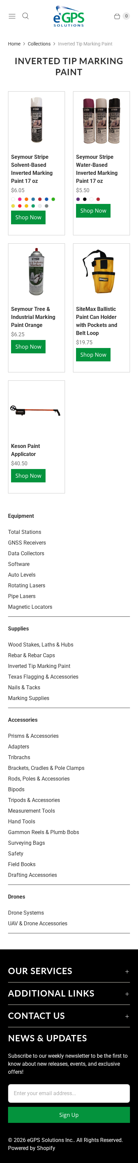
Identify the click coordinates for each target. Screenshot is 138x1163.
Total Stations (24, 532)
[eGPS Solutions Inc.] (69, 16)
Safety (15, 853)
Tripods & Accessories (34, 800)
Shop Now (28, 217)
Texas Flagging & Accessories (43, 677)
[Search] (25, 16)
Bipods (16, 789)
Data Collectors (26, 553)
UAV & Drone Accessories (37, 923)
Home (14, 43)
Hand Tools (21, 821)
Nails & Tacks (24, 687)
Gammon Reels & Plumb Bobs (43, 832)
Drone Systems (26, 913)
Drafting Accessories (32, 875)
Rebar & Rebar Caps (31, 655)
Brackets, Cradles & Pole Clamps (46, 768)
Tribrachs (19, 757)
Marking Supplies (28, 698)
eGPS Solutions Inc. (50, 1140)
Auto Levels (22, 575)
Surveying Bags (26, 843)
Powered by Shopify (31, 1148)
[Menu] (12, 16)
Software (18, 564)
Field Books (22, 864)
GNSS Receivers (27, 543)
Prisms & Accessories (33, 736)
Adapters (18, 746)
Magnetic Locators (30, 607)
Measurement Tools (31, 811)
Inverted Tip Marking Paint (39, 666)
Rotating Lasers (26, 585)
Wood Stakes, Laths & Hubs (40, 645)
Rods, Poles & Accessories (39, 779)
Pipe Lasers (22, 596)
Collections (39, 43)
